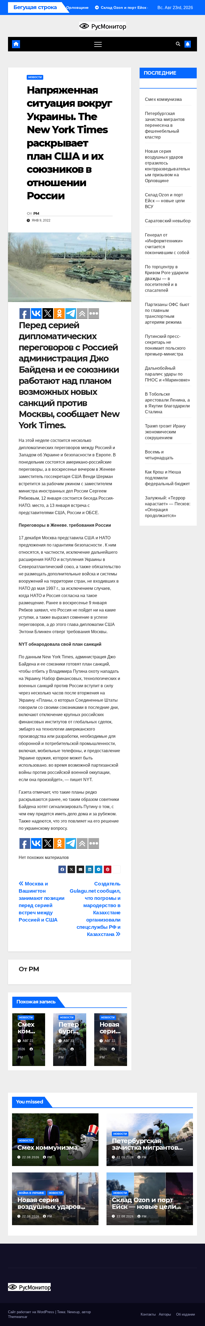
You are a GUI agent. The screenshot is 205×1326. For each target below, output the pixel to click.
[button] (178, 44)
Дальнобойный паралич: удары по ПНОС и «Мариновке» (167, 374)
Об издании (185, 1314)
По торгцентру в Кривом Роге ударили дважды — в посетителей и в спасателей (166, 279)
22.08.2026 (31, 1157)
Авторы (165, 1314)
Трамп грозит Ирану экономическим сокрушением (165, 432)
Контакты (148, 1314)
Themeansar (17, 1317)
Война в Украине (31, 1192)
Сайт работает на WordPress (31, 1312)
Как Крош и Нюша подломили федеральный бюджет (167, 478)
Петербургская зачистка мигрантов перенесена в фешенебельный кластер (165, 125)
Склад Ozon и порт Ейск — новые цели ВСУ (165, 201)
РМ (36, 213)
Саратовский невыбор (168, 221)
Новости (35, 77)
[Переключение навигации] (98, 44)
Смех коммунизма (28, 1031)
